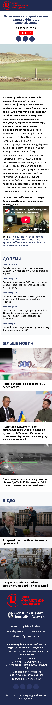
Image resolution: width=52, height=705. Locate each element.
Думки (16, 636)
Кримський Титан (12, 242)
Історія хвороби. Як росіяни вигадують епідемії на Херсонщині (25, 584)
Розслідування (15, 631)
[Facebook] (18, 39)
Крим (36, 239)
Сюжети (26, 33)
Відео (9, 500)
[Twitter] (25, 39)
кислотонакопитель (21, 239)
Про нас (27, 636)
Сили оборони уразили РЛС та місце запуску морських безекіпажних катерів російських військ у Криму (25, 285)
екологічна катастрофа (15, 245)
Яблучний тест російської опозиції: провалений (25, 542)
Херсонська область (34, 242)
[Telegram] (32, 39)
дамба (12, 236)
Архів (36, 636)
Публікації (27, 626)
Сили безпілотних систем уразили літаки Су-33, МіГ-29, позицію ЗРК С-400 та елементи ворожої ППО (25, 271)
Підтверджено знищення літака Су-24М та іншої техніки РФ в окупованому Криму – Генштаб (24, 299)
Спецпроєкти (38, 631)
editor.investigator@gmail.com (26, 674)
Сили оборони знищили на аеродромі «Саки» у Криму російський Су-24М (26, 328)
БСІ (27, 631)
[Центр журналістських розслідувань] (15, 5)
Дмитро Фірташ (26, 236)
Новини (15, 626)
